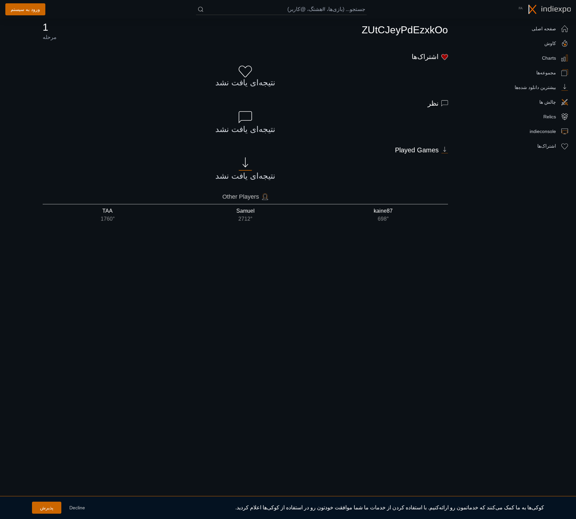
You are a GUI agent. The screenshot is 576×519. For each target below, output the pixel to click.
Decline (77, 507)
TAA (108, 215)
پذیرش (46, 507)
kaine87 (383, 215)
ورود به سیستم (25, 9)
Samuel (245, 215)
